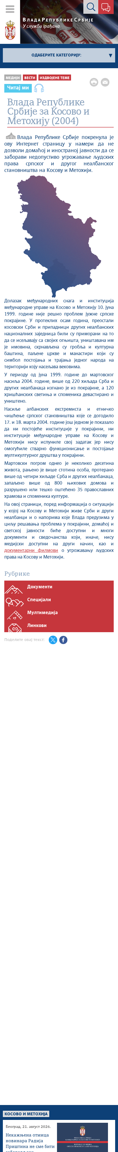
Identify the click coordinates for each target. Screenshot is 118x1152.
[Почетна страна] (10, 30)
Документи (39, 587)
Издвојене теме (55, 78)
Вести (29, 78)
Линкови (37, 625)
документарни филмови (31, 550)
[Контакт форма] (106, 8)
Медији (13, 78)
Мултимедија (42, 612)
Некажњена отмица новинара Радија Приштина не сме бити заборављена (30, 1141)
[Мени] (10, 9)
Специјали (39, 599)
